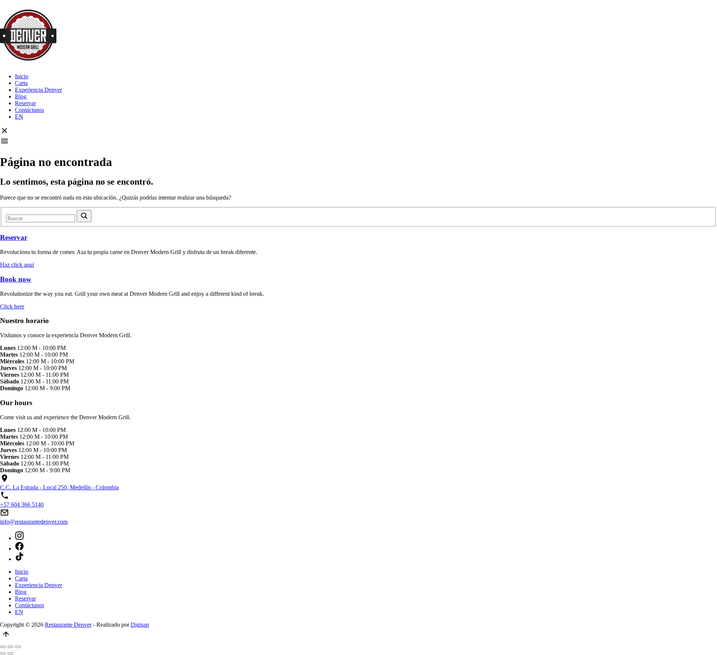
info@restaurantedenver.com (34, 521)
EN (19, 116)
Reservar (25, 103)
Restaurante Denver (68, 624)
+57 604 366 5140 (22, 504)
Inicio (21, 76)
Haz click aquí (17, 264)
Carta (21, 83)
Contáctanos (29, 110)
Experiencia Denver (38, 90)
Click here (12, 306)
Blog (21, 96)
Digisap (140, 624)
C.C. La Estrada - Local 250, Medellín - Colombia (59, 487)
